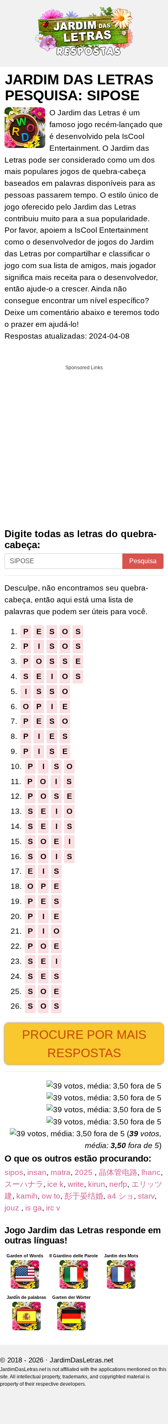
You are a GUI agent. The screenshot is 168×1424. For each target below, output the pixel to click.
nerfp (118, 1184)
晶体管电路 (118, 1172)
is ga (33, 1208)
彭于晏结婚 (83, 1196)
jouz (12, 1208)
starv (146, 1196)
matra (61, 1172)
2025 (85, 1172)
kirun (96, 1184)
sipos (13, 1172)
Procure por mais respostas (84, 1044)
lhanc (151, 1172)
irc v (53, 1208)
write (76, 1184)
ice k (55, 1184)
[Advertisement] (84, 444)
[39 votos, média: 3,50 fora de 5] (103, 1086)
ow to (51, 1196)
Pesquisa (143, 561)
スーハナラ (23, 1184)
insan (36, 1172)
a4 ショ (120, 1196)
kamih (27, 1196)
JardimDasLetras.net (81, 1360)
